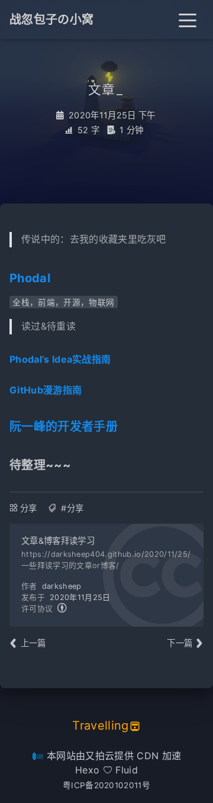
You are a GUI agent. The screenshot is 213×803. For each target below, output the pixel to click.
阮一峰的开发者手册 (63, 427)
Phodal (29, 278)
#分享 (72, 508)
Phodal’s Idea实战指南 (60, 359)
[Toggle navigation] (188, 19)
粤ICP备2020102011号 (106, 785)
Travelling (100, 725)
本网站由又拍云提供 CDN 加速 (112, 756)
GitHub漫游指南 (45, 390)
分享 (28, 508)
